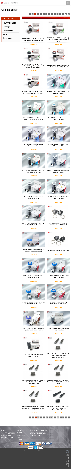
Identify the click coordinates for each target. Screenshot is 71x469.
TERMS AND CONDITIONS (39, 431)
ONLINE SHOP (22, 431)
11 (60, 14)
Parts (5, 34)
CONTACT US (35, 435)
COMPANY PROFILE (8, 433)
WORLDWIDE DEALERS (38, 433)
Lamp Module (8, 31)
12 (63, 14)
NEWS (3, 431)
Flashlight (6, 27)
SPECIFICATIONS (7, 437)
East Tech (68, 459)
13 (66, 14)
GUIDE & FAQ (6, 435)
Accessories (7, 38)
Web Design (67, 454)
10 (57, 14)
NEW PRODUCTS (9, 23)
